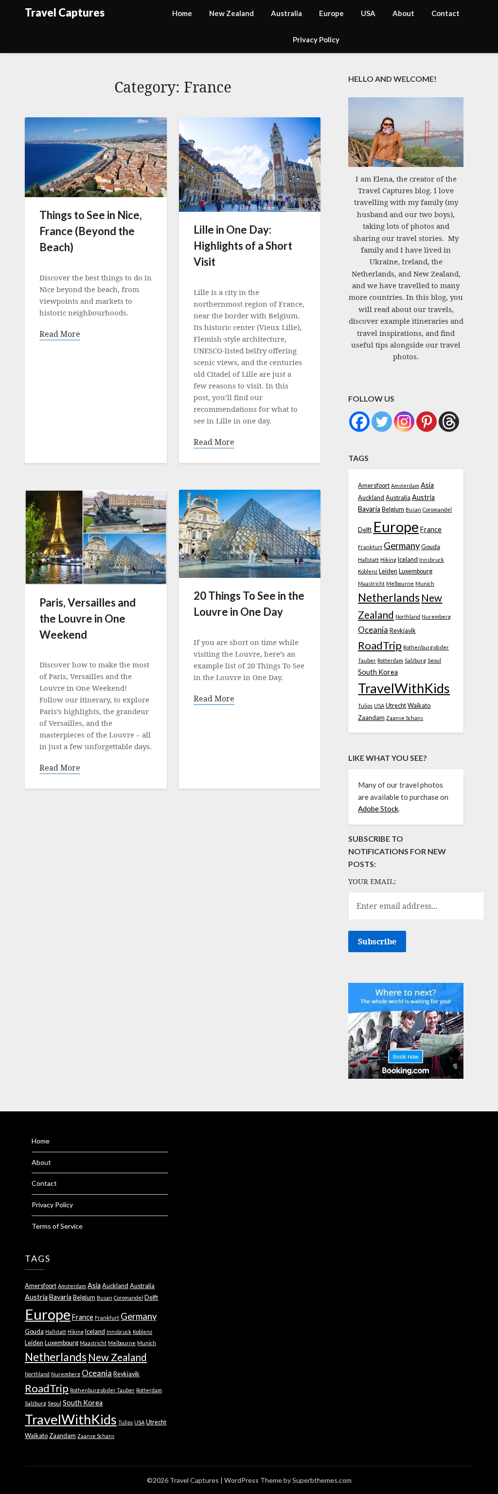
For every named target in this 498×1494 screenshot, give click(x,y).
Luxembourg (415, 571)
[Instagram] (404, 421)
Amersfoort (374, 485)
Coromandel (437, 509)
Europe (331, 13)
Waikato (419, 705)
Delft (365, 530)
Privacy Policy (316, 39)
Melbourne (400, 583)
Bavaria (369, 509)
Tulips (365, 705)
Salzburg (415, 660)
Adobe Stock (378, 808)
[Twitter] (382, 421)
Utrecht (396, 705)
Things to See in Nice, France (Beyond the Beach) (90, 231)
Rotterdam (390, 660)
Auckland (371, 497)
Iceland (408, 559)
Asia (427, 485)
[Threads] (449, 421)
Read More (59, 334)
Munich (424, 583)
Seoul (434, 660)
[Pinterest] (426, 421)
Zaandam (371, 717)
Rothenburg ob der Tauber (102, 1390)
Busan (413, 509)
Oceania (373, 630)
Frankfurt (370, 547)
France (431, 529)
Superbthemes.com (322, 1480)
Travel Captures (65, 12)
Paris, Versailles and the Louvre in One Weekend (87, 618)
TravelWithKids (404, 688)
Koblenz (367, 571)
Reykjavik (403, 630)
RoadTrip (380, 645)
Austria (423, 497)
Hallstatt (368, 559)
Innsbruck (431, 559)
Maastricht (371, 583)
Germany (402, 545)
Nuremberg (436, 616)
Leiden (388, 571)
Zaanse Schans (404, 718)
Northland (407, 616)
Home (182, 13)
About (403, 13)
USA (368, 13)
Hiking (388, 559)
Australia (286, 13)
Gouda (430, 547)
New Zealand (231, 13)
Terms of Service (57, 1226)
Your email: (372, 881)
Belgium (393, 509)
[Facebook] (359, 421)
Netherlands (389, 597)
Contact (445, 13)
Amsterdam (405, 485)
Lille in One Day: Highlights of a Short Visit (243, 245)
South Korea (378, 672)
